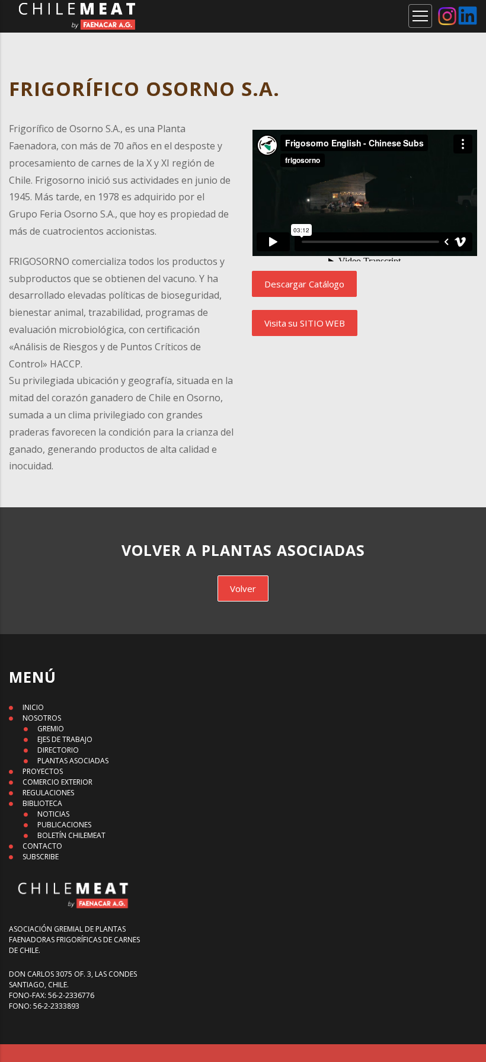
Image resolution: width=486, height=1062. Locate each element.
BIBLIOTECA (42, 803)
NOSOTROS (42, 718)
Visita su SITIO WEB (304, 323)
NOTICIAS (53, 814)
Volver (242, 588)
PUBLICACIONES (64, 825)
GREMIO (50, 729)
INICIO (33, 707)
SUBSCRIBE (41, 857)
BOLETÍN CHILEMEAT (71, 835)
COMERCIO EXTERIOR (57, 782)
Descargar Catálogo (304, 284)
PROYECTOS (43, 771)
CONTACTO (42, 846)
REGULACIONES (48, 793)
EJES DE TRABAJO (64, 739)
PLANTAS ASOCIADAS (72, 761)
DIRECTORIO (58, 750)
